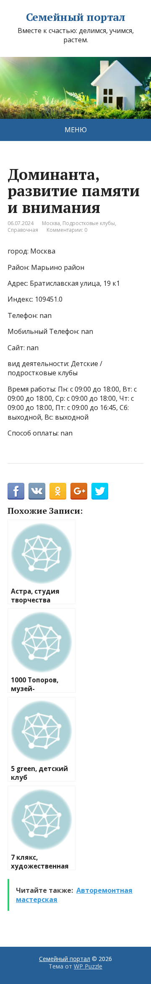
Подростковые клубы (88, 223)
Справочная (23, 229)
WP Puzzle (88, 966)
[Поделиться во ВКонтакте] (37, 491)
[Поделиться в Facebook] (16, 491)
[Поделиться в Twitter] (99, 491)
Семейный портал (75, 17)
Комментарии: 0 (67, 229)
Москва (51, 223)
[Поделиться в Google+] (78, 491)
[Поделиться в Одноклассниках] (57, 491)
